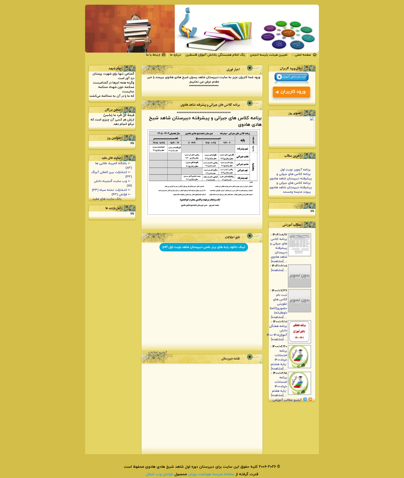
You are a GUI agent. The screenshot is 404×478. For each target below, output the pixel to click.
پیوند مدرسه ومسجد (297, 190)
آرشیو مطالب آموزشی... (286, 400)
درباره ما (175, 55)
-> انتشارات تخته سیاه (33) (111, 190)
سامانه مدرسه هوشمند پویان (210, 474)
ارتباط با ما (154, 55)
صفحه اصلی (304, 55)
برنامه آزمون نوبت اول (295, 168)
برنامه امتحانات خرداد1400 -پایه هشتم (279, 357)
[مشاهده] (277, 261)
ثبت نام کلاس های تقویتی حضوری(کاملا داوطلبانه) (278, 304)
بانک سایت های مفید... (106, 199)
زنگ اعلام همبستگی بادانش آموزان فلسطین (215, 55)
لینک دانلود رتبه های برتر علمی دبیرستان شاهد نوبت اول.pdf (203, 247)
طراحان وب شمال (159, 474)
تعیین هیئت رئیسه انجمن (269, 55)
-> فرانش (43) (121, 194)
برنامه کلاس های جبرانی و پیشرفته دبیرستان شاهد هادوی (291, 174)
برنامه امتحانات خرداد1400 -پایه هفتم (279, 384)
